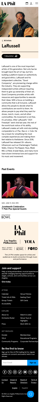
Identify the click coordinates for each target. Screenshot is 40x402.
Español (25, 388)
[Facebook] (5, 372)
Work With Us (25, 324)
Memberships (25, 335)
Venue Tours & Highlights (25, 319)
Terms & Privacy (34, 381)
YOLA (4, 338)
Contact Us (5, 381)
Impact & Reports (13, 381)
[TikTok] (20, 372)
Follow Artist (9, 56)
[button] (36, 3)
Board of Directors (23, 381)
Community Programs (10, 342)
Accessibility (6, 304)
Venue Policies (25, 294)
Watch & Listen (26, 315)
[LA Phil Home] (8, 3)
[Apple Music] (35, 372)
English (14, 388)
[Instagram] (15, 372)
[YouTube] (25, 372)
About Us (5, 315)
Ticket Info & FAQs (8, 297)
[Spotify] (30, 372)
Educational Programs (28, 338)
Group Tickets (7, 301)
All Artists (7, 41)
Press (4, 324)
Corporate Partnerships (29, 342)
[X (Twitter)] (10, 372)
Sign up (33, 363)
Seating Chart (25, 297)
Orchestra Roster (8, 318)
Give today (6, 282)
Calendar (5, 294)
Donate (4, 335)
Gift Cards (24, 301)
